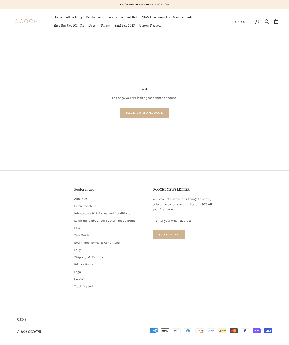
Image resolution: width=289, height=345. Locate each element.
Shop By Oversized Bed (121, 17)
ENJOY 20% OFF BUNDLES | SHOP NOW (144, 4)
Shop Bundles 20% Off (69, 25)
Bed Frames (94, 17)
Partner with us (85, 206)
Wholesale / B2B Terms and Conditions (102, 213)
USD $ (240, 21)
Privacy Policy (84, 264)
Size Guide (81, 235)
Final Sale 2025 (125, 25)
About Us (81, 199)
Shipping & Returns (88, 257)
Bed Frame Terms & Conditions (97, 243)
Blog (77, 228)
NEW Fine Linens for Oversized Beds (167, 17)
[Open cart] (276, 21)
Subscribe (169, 234)
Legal (78, 272)
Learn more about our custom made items (105, 221)
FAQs (77, 250)
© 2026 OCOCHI (29, 331)
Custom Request (150, 25)
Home (58, 17)
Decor (92, 25)
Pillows (105, 25)
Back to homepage (144, 112)
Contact (80, 279)
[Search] (267, 21)
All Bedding (74, 17)
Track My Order (85, 286)
